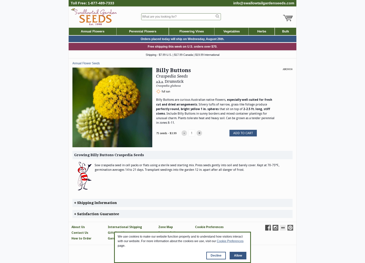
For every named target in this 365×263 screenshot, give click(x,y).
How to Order (81, 238)
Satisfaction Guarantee (97, 214)
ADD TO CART (243, 133)
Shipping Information (96, 203)
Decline (216, 255)
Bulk (285, 31)
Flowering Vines (191, 31)
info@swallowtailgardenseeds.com (263, 3)
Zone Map (165, 227)
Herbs (261, 31)
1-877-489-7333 (101, 3)
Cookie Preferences (230, 241)
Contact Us (79, 233)
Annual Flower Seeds (86, 63)
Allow (238, 255)
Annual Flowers (92, 31)
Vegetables (231, 31)
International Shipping (125, 227)
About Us (78, 227)
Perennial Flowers (142, 31)
